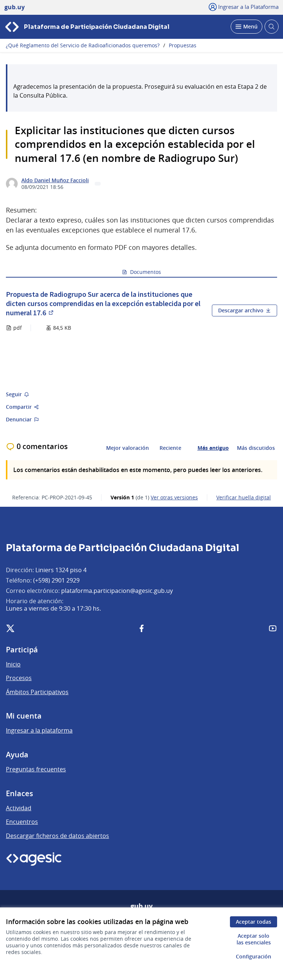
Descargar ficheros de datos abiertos (57, 836)
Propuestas (182, 45)
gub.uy (141, 906)
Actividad (18, 808)
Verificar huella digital (243, 497)
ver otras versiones (174, 497)
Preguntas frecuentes (36, 769)
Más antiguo (213, 448)
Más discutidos (256, 448)
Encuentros (22, 822)
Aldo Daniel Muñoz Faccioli (55, 180)
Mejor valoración (127, 448)
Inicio (13, 664)
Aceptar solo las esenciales (254, 939)
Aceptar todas (253, 921)
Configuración (253, 956)
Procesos (19, 678)
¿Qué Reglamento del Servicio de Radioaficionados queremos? (83, 45)
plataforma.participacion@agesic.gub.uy (117, 591)
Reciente (170, 448)
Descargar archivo (240, 310)
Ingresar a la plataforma (39, 730)
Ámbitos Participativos (37, 692)
